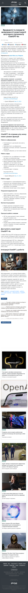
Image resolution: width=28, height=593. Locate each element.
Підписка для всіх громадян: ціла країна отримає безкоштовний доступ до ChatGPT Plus (13, 307)
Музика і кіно (22, 563)
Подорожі (11, 565)
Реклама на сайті (8, 572)
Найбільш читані (6, 322)
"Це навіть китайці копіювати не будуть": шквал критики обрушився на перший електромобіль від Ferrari (13, 303)
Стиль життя (14, 563)
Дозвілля (6, 565)
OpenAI (3, 294)
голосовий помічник (6, 292)
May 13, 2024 (18, 101)
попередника (4, 53)
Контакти (22, 572)
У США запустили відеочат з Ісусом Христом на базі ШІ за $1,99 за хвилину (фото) (12, 319)
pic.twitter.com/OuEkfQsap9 (11, 98)
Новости (4, 298)
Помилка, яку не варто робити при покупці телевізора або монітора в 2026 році (14, 311)
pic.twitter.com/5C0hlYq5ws (11, 173)
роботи (22, 291)
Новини (5, 563)
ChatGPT (22, 292)
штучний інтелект (14, 291)
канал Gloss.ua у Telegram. (16, 55)
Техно (2, 25)
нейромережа (16, 292)
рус (20, 2)
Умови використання (11, 574)
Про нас (16, 572)
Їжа (9, 563)
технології (6, 291)
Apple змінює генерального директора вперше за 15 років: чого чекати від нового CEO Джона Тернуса (13, 315)
